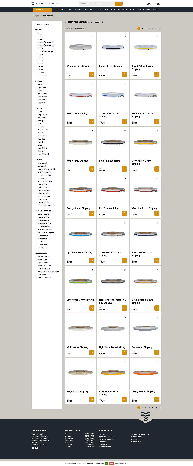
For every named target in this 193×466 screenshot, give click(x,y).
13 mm (40, 48)
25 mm (40, 60)
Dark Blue (41, 133)
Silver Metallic (43, 163)
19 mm (40, 54)
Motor (63, 10)
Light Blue (41, 139)
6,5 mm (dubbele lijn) (46, 42)
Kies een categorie (41, 10)
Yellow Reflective (44, 223)
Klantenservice (136, 437)
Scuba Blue (42, 136)
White (40, 84)
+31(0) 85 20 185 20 (40, 438)
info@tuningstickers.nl (41, 441)
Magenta (41, 103)
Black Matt (42, 100)
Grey (40, 91)
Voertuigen (88, 10)
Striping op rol (110, 10)
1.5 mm (40, 33)
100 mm (41, 72)
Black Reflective (44, 226)
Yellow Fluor (42, 238)
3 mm (40, 36)
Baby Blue (41, 142)
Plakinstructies (136, 442)
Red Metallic (42, 187)
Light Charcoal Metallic (47, 169)
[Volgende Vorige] (159, 28)
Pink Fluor (41, 241)
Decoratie (98, 10)
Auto (56, 10)
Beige (40, 112)
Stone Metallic (43, 193)
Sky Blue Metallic (44, 175)
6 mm (40, 39)
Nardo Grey (42, 94)
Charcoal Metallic (45, 172)
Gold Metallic (43, 199)
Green (40, 151)
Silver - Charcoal (44, 256)
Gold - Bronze (43, 263)
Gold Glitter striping (45, 229)
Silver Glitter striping (46, 232)
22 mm (40, 57)
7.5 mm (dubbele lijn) (46, 45)
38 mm (40, 63)
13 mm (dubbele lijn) (45, 51)
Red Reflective (43, 217)
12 (156, 28)
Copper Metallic (44, 196)
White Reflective (44, 214)
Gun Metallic (42, 166)
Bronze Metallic (44, 190)
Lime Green (42, 148)
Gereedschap (122, 10)
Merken (155, 10)
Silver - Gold (42, 259)
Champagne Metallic (46, 205)
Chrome (41, 247)
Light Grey (42, 88)
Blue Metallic (43, 178)
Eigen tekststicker (144, 10)
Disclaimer (102, 442)
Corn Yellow (42, 118)
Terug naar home (42, 24)
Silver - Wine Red (44, 266)
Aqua (40, 145)
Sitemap (134, 439)
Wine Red (41, 127)
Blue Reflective (43, 220)
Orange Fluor (43, 235)
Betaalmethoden (105, 447)
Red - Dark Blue (44, 269)
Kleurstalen (42, 75)
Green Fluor (42, 244)
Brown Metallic (43, 202)
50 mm (40, 66)
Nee (111, 463)
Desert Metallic (44, 154)
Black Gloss (42, 97)
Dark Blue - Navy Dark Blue (48, 272)
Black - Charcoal (44, 278)
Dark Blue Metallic (45, 181)
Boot (70, 10)
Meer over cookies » (121, 463)
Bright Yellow (43, 115)
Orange (41, 121)
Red (39, 124)
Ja (106, 463)
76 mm (40, 69)
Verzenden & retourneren (140, 434)
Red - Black (42, 275)
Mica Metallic (43, 184)
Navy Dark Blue (43, 130)
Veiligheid (78, 10)
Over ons (102, 434)
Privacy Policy (103, 444)
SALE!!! (132, 10)
